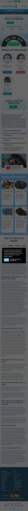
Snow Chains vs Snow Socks (19, 202)
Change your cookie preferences (15, 260)
